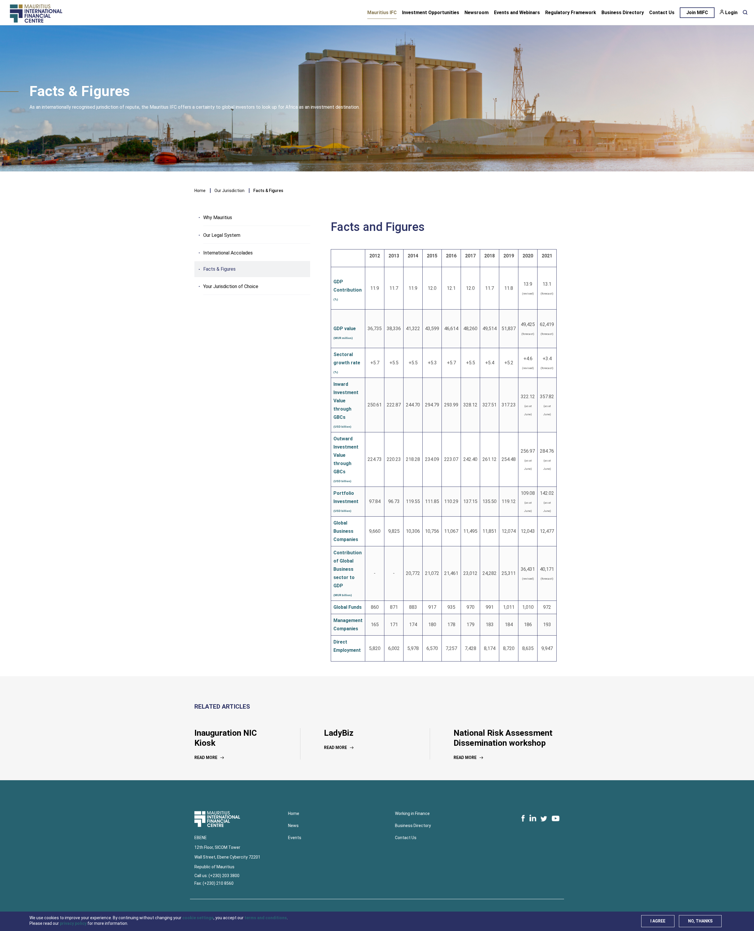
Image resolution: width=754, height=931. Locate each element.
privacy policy (73, 923)
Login (731, 12)
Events (294, 837)
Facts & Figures (219, 269)
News (293, 825)
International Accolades (228, 253)
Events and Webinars (517, 12)
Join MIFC (697, 12)
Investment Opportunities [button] (430, 12)
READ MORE (205, 757)
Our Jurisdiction (229, 190)
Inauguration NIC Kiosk (225, 738)
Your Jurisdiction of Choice (230, 286)
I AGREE (657, 921)
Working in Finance (412, 813)
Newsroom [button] (476, 12)
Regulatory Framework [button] (570, 12)
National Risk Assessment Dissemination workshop (503, 738)
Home (200, 190)
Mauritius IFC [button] (382, 12)
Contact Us (661, 12)
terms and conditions (265, 917)
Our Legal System (221, 235)
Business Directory (622, 12)
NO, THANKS (700, 921)
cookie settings (198, 917)
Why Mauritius (217, 217)
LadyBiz (338, 733)
